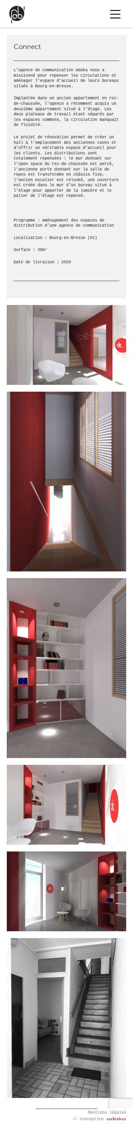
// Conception (89, 1119)
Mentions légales (107, 1112)
